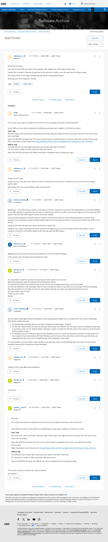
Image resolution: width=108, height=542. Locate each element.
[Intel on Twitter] (23, 519)
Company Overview (24, 512)
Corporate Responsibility (79, 512)
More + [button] (49, 4)
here (65, 494)
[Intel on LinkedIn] (28, 519)
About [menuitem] (22, 9)
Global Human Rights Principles (32, 533)
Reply (95, 92)
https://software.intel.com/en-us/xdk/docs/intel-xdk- (59, 448)
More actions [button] (93, 44)
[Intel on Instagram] (39, 519)
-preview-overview (89, 448)
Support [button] (26, 4)
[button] (99, 56)
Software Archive (44, 31)
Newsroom (49, 512)
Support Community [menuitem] (9, 9)
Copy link (81, 160)
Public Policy (22, 514)
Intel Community (9, 31)
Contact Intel (38, 512)
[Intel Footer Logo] (7, 523)
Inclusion (93, 512)
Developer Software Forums (27, 31)
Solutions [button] (38, 4)
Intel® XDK (27, 84)
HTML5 (16, 84)
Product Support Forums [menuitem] (59, 9)
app (80, 448)
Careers (66, 512)
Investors (57, 512)
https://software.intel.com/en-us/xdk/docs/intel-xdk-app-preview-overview (64, 141)
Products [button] (15, 4)
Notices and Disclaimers (24, 531)
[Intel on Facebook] (18, 519)
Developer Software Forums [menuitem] (37, 9)
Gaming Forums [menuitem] (78, 9)
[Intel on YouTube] (34, 519)
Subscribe (95, 38)
